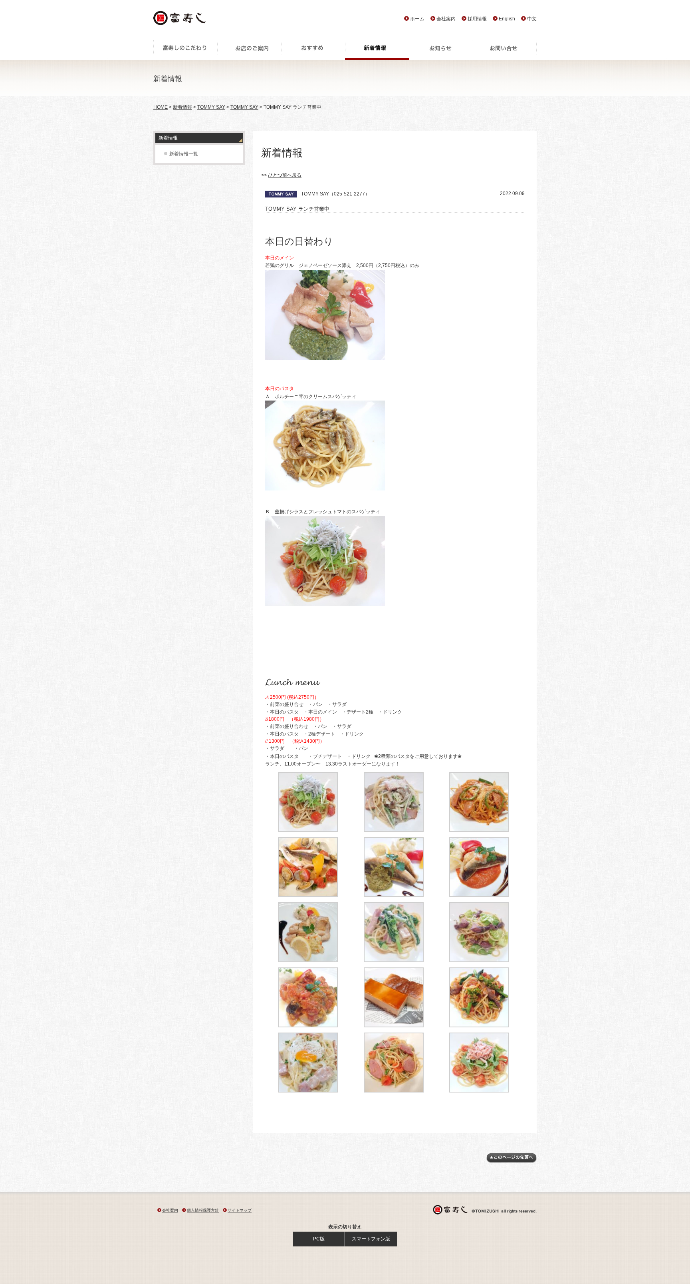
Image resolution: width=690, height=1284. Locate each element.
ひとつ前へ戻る (284, 175)
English (507, 19)
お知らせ (441, 50)
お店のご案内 (249, 50)
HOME (160, 107)
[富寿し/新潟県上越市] (180, 20)
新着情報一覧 (183, 154)
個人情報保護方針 (203, 1210)
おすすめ (313, 50)
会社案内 (446, 19)
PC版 (319, 1239)
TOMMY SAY (211, 107)
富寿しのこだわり (185, 50)
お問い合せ (505, 50)
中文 (532, 19)
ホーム (417, 19)
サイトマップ (240, 1210)
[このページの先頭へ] (511, 1161)
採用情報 (477, 19)
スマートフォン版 (371, 1239)
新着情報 (377, 50)
